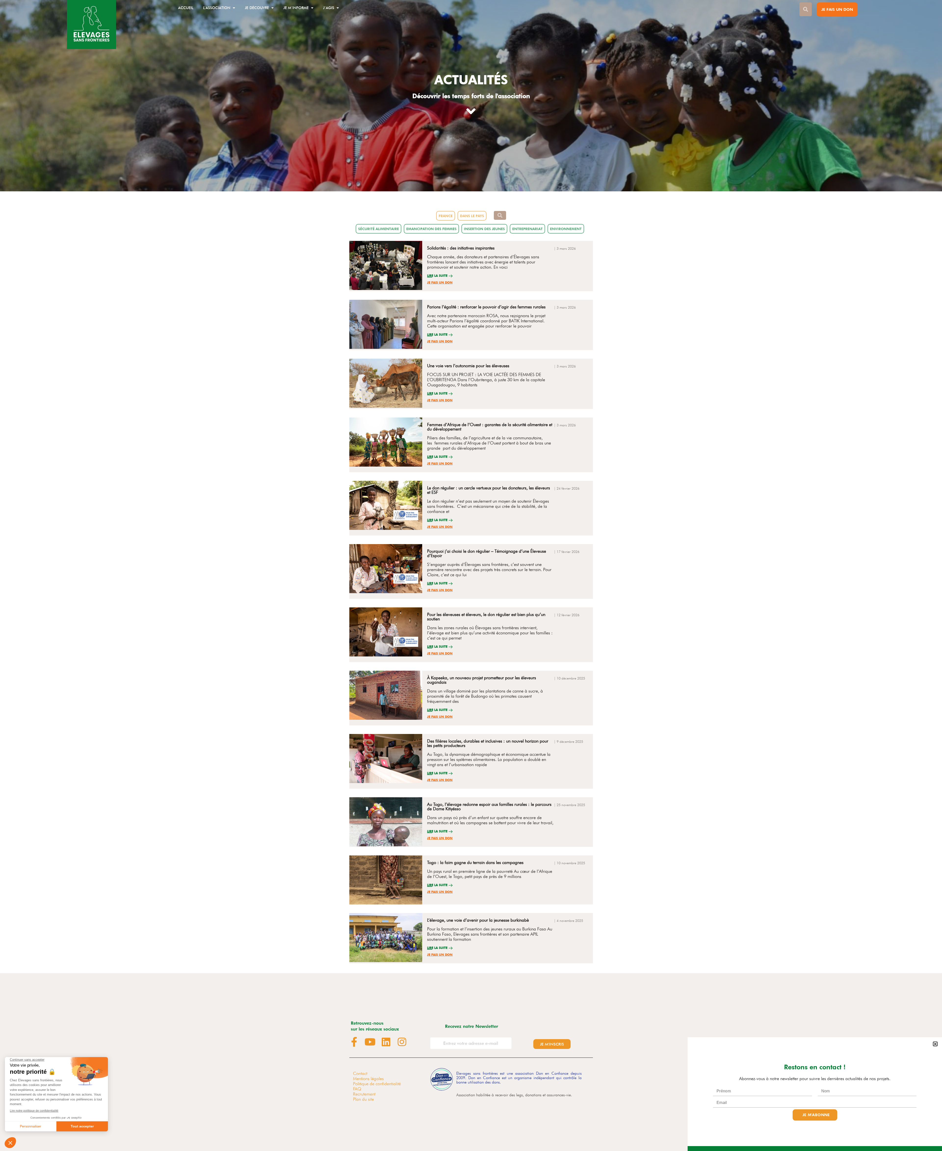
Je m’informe (296, 8)
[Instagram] (402, 1042)
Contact (360, 1073)
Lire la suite (437, 275)
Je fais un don (440, 282)
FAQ (357, 1088)
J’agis (328, 8)
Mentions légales (368, 1078)
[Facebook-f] (354, 1042)
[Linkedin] (386, 1042)
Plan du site (363, 1099)
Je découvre (257, 8)
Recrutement (364, 1094)
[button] (935, 1044)
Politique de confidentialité (377, 1083)
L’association (216, 8)
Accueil (185, 8)
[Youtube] (370, 1042)
